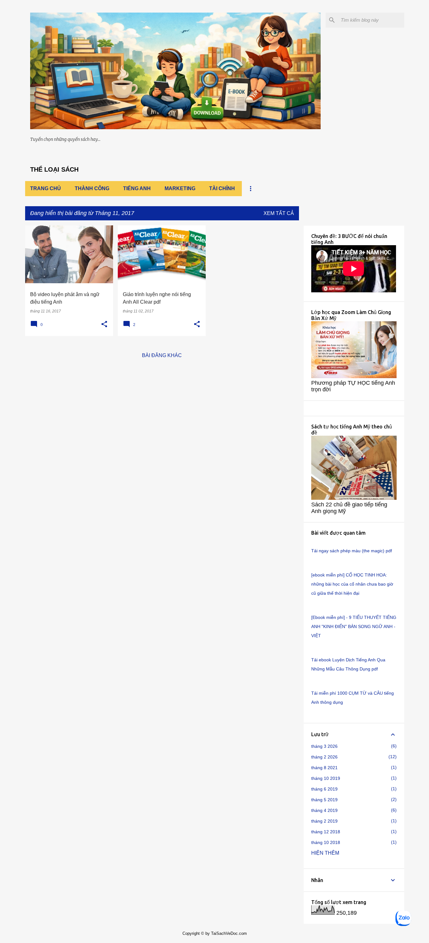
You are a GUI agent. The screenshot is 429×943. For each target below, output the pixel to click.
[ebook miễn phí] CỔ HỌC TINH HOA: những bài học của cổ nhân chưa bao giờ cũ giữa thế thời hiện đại (352, 584)
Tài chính (222, 188)
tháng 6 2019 (324, 788)
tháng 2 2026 (324, 756)
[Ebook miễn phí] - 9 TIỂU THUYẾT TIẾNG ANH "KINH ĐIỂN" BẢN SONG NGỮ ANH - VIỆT (353, 626)
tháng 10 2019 (325, 778)
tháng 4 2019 (324, 810)
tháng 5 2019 (324, 799)
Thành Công (92, 188)
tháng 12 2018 (325, 831)
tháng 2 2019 (324, 821)
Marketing (180, 188)
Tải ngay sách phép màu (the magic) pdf (351, 550)
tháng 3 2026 (324, 746)
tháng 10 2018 (325, 842)
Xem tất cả (278, 213)
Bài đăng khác (162, 355)
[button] (104, 324)
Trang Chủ (45, 188)
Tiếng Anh (137, 188)
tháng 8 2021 (324, 767)
